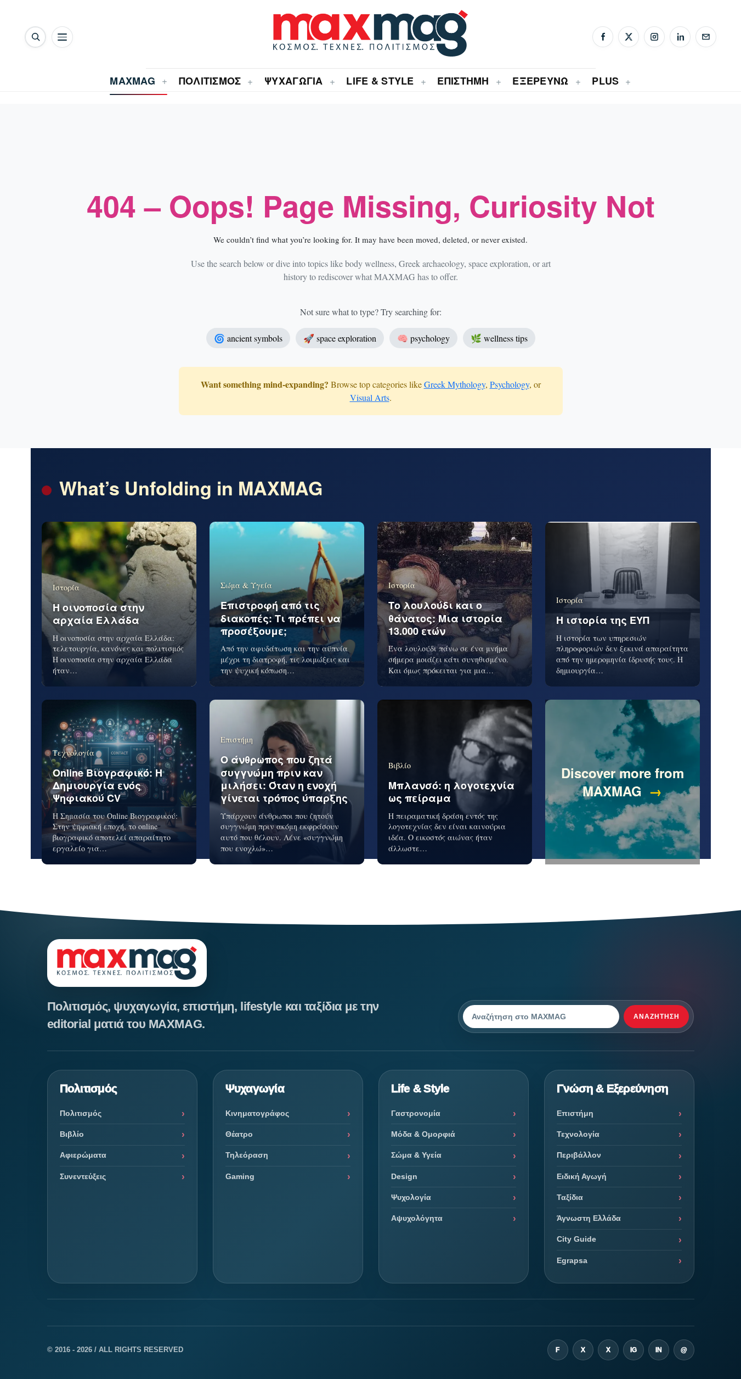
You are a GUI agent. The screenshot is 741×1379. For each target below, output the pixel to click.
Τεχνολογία (578, 1134)
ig (633, 1350)
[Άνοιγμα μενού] (62, 37)
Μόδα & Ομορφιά (423, 1134)
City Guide (576, 1239)
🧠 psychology (423, 338)
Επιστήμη (575, 1113)
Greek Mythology (454, 384)
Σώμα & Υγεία (416, 1155)
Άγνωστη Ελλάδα (589, 1218)
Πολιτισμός (80, 1113)
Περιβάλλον (579, 1155)
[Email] (705, 36)
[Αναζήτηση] (35, 37)
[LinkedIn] (680, 36)
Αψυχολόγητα (417, 1218)
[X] (628, 36)
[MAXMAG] (370, 33)
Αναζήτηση (656, 1016)
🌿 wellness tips (499, 338)
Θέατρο (239, 1134)
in (658, 1350)
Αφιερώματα (83, 1155)
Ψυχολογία (411, 1197)
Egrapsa (572, 1260)
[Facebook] (602, 36)
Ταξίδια (570, 1197)
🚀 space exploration (339, 338)
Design (404, 1176)
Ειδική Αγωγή (582, 1176)
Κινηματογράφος (257, 1113)
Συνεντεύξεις (83, 1176)
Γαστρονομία (415, 1113)
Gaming (239, 1176)
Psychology (509, 384)
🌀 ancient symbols (248, 338)
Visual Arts (369, 397)
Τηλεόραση (246, 1155)
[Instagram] (654, 36)
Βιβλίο (72, 1134)
